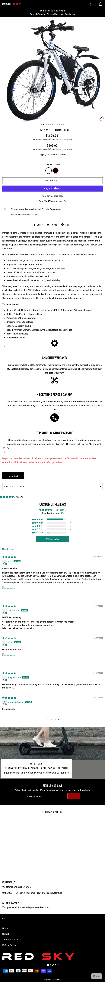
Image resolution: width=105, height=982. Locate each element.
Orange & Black (55, 171)
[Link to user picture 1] (8, 592)
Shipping (42, 154)
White (49, 171)
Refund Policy (9, 945)
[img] (9, 557)
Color (52, 165)
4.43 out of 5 (59, 509)
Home (5, 928)
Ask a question (14, 486)
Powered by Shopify (52, 979)
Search (5, 933)
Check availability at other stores (24, 215)
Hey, (5, 918)
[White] (4, 865)
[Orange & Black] (7, 865)
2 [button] (51, 719)
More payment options (52, 195)
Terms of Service (10, 939)
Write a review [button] (52, 539)
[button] (7, 496)
